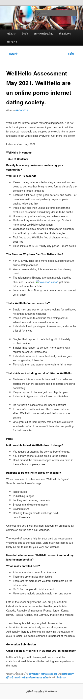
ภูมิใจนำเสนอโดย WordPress (41, 691)
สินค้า (25, 33)
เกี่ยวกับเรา (65, 33)
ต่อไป (72, 53)
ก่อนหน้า (12, 53)
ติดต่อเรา (12, 41)
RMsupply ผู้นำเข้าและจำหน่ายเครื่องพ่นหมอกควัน (40, 675)
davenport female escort (43, 674)
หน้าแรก (11, 33)
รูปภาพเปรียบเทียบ (43, 33)
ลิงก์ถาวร (61, 677)
